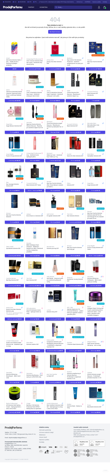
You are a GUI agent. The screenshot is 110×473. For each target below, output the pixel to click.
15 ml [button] (75, 319)
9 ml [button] (35, 382)
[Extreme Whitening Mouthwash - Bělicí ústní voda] (14, 361)
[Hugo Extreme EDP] (95, 171)
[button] (14, 68)
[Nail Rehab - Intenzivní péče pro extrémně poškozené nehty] (55, 266)
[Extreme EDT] (75, 171)
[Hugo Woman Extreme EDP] (14, 111)
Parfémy (31, 7)
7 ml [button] (95, 100)
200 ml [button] (35, 160)
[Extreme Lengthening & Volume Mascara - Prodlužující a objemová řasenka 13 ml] (75, 361)
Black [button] (75, 100)
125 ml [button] (35, 350)
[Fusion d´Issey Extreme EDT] (14, 143)
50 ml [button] (35, 100)
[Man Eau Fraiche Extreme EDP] (95, 48)
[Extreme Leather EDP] (34, 330)
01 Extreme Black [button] (55, 350)
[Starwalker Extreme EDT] (95, 143)
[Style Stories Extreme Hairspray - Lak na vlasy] (95, 330)
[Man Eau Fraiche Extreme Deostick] (14, 201)
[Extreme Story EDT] (55, 296)
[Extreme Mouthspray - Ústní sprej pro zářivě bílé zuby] (34, 361)
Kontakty (105, 2)
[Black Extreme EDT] (75, 111)
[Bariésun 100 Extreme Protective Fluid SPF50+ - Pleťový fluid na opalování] (34, 393)
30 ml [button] (55, 100)
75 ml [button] (14, 132)
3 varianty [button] (35, 69)
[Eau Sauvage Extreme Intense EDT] (14, 171)
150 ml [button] (75, 69)
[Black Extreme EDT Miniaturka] (95, 80)
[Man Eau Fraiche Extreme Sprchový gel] (75, 233)
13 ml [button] (55, 285)
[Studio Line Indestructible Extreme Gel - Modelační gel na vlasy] (14, 330)
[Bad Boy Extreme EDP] (14, 266)
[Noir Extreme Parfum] (75, 201)
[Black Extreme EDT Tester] (34, 171)
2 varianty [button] (14, 100)
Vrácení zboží (43, 437)
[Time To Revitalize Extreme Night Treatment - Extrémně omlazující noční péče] (55, 80)
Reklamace (42, 435)
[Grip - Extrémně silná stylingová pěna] (34, 143)
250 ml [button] (75, 255)
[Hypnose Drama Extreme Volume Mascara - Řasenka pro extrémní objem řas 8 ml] (34, 111)
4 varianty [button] (55, 382)
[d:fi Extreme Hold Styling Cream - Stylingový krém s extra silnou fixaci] (14, 393)
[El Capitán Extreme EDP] (55, 201)
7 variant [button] (55, 160)
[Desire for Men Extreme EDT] (75, 143)
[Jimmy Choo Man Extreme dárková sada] (14, 296)
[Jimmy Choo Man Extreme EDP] (55, 48)
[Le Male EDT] (55, 361)
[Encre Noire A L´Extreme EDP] (34, 201)
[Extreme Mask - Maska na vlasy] (75, 393)
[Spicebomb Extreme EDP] (14, 233)
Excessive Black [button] (35, 132)
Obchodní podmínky (45, 430)
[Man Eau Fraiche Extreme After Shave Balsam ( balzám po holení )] (55, 171)
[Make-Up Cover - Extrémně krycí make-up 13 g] (55, 143)
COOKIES (105, 470)
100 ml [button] (95, 132)
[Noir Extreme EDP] (34, 266)
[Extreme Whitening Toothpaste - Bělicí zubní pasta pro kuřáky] (95, 266)
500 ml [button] (95, 350)
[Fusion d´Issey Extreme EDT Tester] (95, 233)
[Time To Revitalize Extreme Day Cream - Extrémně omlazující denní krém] (34, 80)
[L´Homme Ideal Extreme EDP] (75, 330)
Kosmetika (43, 7)
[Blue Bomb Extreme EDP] (95, 393)
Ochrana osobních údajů (46, 432)
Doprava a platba (96, 2)
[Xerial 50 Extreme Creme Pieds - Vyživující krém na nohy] (34, 296)
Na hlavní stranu (55, 32)
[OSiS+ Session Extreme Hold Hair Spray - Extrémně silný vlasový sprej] (34, 48)
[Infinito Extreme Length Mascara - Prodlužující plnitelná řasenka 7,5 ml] (95, 361)
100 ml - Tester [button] (35, 190)
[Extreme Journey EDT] (55, 233)
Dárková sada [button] (14, 319)
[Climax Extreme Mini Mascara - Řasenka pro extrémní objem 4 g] (75, 80)
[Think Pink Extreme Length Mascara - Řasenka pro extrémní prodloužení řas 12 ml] (55, 111)
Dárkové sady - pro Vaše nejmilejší (81, 2)
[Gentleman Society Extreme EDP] (75, 266)
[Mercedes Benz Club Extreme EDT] (95, 111)
